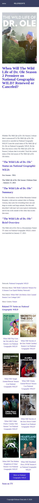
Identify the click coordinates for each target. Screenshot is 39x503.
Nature (14, 302)
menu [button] (4, 3)
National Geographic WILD (18, 283)
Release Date (18, 499)
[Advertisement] (19, 110)
